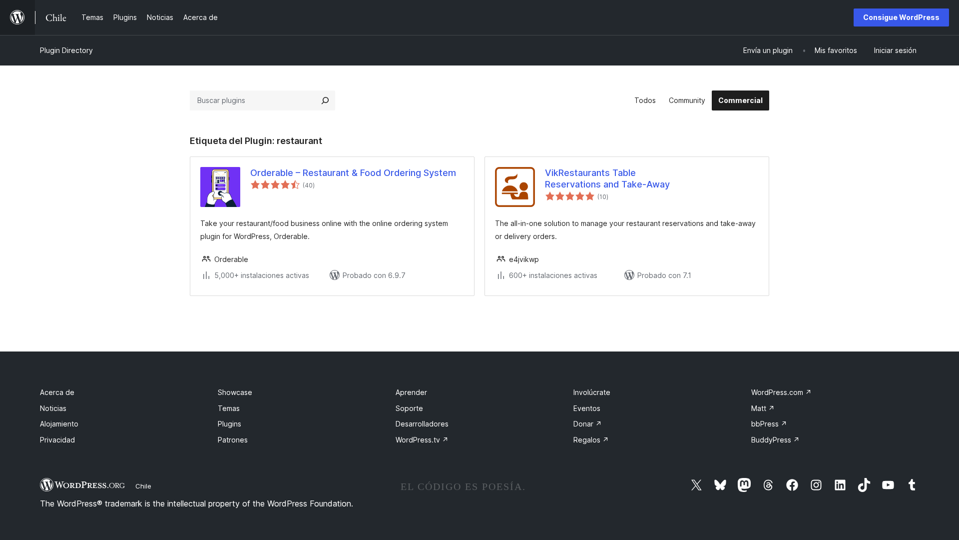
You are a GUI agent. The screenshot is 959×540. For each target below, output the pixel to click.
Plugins (229, 424)
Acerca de (57, 392)
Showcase (235, 392)
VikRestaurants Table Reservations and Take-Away (607, 179)
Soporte (409, 408)
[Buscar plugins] (325, 100)
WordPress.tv (422, 440)
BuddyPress (775, 440)
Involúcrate (591, 392)
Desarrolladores (422, 424)
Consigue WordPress (901, 17)
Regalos (591, 440)
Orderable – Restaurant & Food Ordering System (353, 173)
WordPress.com (781, 392)
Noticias (53, 408)
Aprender (411, 392)
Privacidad (57, 440)
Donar (587, 424)
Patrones (233, 440)
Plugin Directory (66, 50)
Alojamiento (59, 424)
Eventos (586, 408)
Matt (763, 408)
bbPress (769, 424)
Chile (143, 486)
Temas (229, 408)
